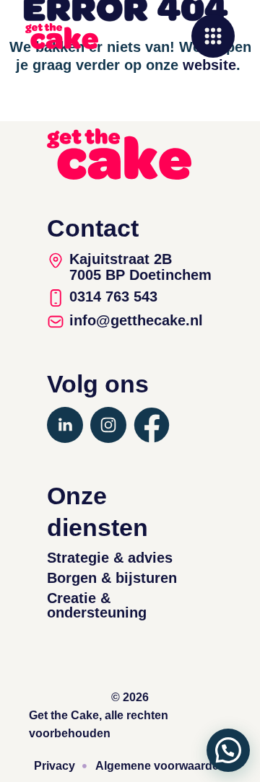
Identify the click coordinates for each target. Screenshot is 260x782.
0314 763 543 (113, 296)
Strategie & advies (110, 557)
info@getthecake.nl (136, 320)
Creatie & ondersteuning (97, 605)
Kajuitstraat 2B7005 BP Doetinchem (140, 267)
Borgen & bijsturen (112, 578)
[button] (228, 750)
